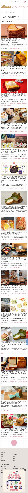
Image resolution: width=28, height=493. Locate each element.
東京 (14, 7)
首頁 (2, 12)
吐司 (14, 12)
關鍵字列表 (8, 12)
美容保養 (15, 455)
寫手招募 (3, 468)
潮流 (2, 456)
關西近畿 (21, 7)
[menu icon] (1, 2)
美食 (2, 458)
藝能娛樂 (3, 460)
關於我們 (3, 467)
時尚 (14, 458)
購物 (14, 460)
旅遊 (14, 456)
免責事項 (15, 467)
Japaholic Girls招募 (18, 468)
